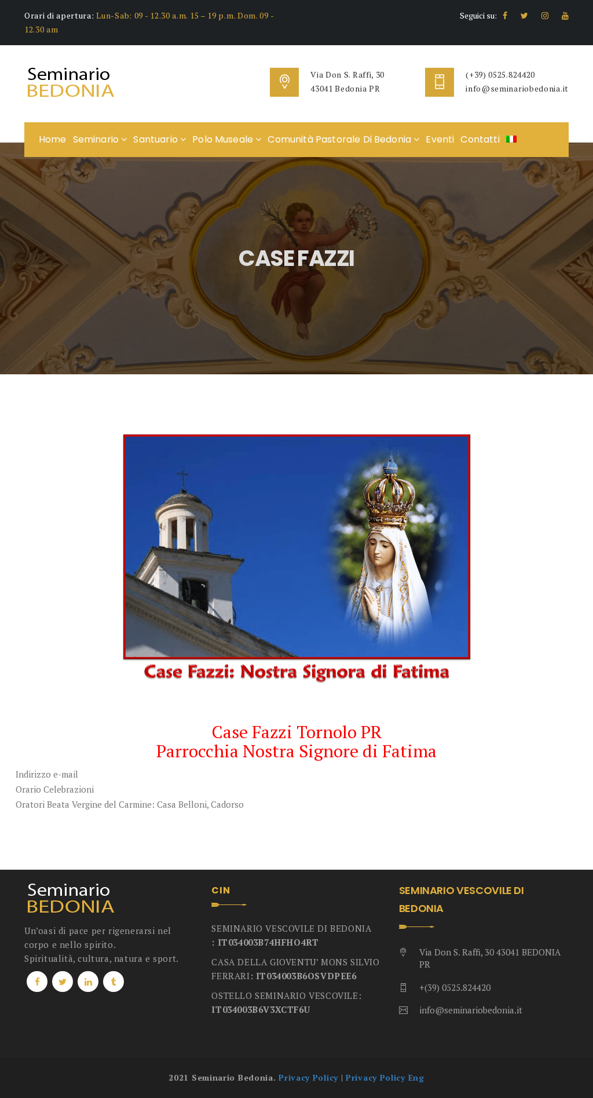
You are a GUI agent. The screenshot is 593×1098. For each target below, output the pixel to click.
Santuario (156, 139)
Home (53, 139)
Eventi (440, 139)
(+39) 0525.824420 (500, 74)
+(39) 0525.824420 (454, 987)
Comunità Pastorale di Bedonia (340, 139)
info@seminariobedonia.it (517, 88)
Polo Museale (223, 139)
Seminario (97, 139)
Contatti (479, 139)
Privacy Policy (308, 1077)
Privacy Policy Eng (385, 1077)
